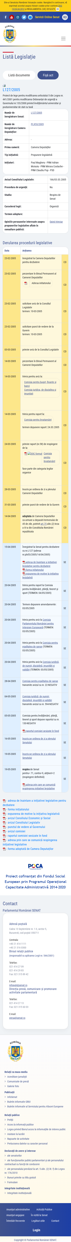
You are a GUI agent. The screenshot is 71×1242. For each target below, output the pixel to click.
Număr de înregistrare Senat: (14, 114)
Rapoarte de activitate (18, 1138)
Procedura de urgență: (16, 187)
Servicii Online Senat (47, 17)
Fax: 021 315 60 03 (18, 1006)
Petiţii (10, 1119)
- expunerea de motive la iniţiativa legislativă (33, 814)
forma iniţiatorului (34, 569)
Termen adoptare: (14, 214)
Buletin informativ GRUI (19, 1101)
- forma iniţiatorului (17, 809)
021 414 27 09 (16, 966)
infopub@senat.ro (18, 985)
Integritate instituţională (19, 1193)
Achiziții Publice (44, 1209)
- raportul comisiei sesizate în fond (26, 835)
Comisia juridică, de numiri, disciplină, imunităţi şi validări (40, 665)
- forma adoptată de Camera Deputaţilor (29, 849)
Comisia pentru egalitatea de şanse (40, 681)
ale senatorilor (14, 1155)
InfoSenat (12, 1097)
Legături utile (38, 1220)
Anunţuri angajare (15, 1215)
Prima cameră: (12, 147)
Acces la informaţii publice (20, 1124)
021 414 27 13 (16, 1003)
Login (36, 1230)
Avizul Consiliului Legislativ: (19, 179)
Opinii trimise (56, 221)
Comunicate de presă (18, 1081)
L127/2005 (11, 89)
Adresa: (9, 139)
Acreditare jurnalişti (17, 1076)
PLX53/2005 (37, 124)
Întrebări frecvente (15, 1220)
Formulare (12, 1182)
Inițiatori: (9, 162)
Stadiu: (8, 194)
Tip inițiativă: (12, 154)
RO (65, 17)
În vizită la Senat (39, 1215)
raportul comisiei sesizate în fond (42, 730)
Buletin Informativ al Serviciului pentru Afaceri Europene (35, 1106)
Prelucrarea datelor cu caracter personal (27, 1143)
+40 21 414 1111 (17, 943)
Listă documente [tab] (19, 75)
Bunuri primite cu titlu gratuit (21, 1177)
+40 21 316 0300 (17, 947)
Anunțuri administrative (18, 1209)
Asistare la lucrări (16, 1134)
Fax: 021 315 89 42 (18, 974)
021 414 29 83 (16, 970)
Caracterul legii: (13, 206)
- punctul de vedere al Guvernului (25, 827)
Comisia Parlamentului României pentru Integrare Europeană (38, 623)
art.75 (44, 523)
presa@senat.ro (17, 1017)
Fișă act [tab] (48, 75)
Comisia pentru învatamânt (38, 419)
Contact (55, 1220)
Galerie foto (13, 1086)
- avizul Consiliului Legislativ (23, 822)
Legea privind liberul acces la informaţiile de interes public (36, 1129)
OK (57, 9)
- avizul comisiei (15, 831)
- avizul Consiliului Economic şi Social (28, 818)
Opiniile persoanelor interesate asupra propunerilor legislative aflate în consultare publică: (25, 225)
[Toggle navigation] (63, 38)
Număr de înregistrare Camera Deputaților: (15, 128)
